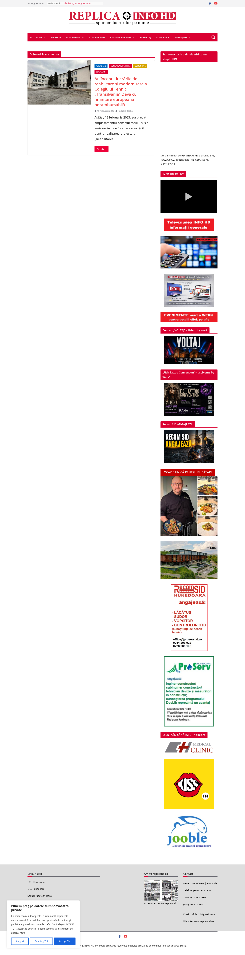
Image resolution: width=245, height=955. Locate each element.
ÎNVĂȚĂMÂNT (101, 72)
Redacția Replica (126, 111)
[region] (43, 924)
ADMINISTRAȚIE (75, 37)
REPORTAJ (145, 37)
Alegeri (20, 941)
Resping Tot (41, 941)
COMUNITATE (140, 66)
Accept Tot (65, 941)
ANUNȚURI (181, 37)
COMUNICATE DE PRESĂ (120, 66)
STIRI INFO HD (97, 37)
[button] (132, 37)
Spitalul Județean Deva (40, 895)
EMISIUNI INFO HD (120, 37)
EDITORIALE (163, 37)
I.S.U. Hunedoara (36, 882)
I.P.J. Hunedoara (36, 888)
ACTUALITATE (37, 37)
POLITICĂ (55, 37)
